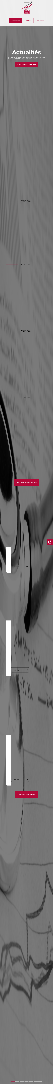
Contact (28, 20)
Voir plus (26, 201)
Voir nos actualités (26, 794)
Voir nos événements (26, 482)
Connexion (15, 20)
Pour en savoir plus (25, 65)
